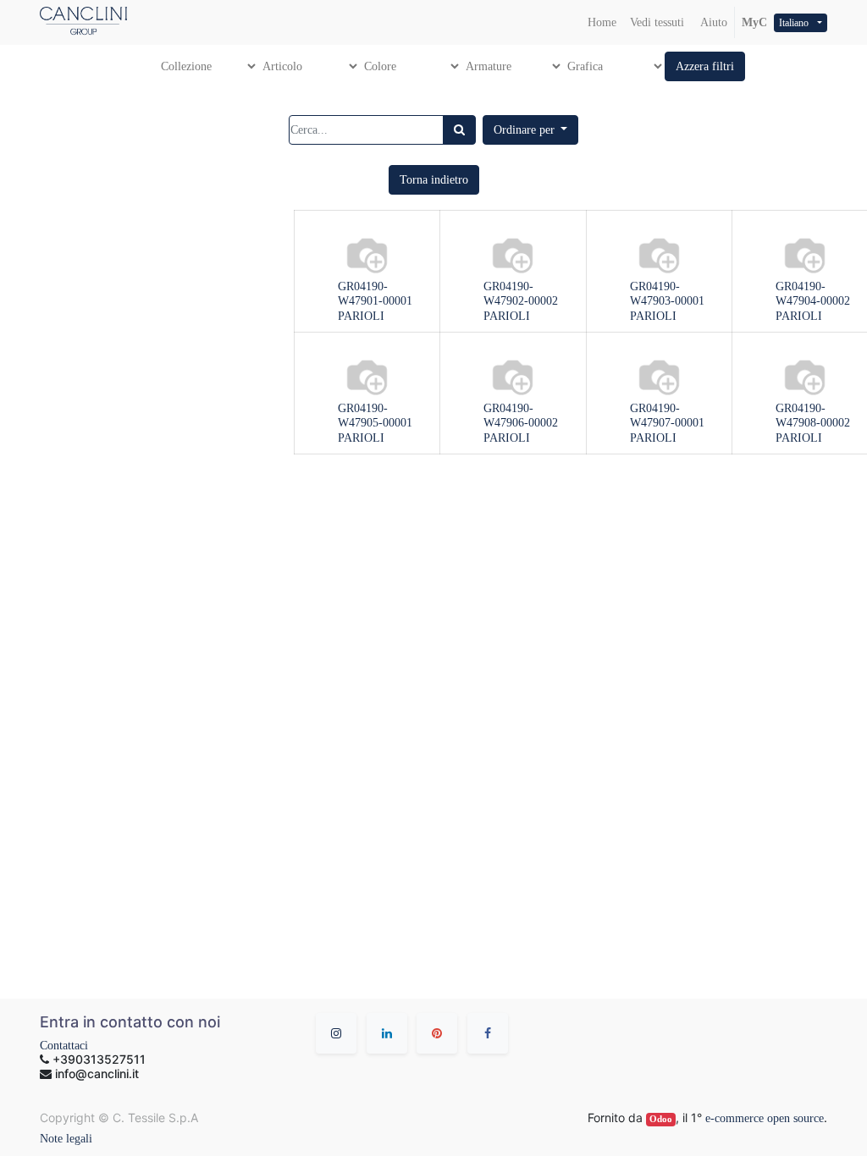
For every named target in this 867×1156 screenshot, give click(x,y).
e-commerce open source (764, 1118)
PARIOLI (361, 316)
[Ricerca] (459, 130)
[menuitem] (602, 22)
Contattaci (64, 1045)
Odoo (660, 1119)
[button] (705, 66)
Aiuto (712, 22)
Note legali (66, 1138)
